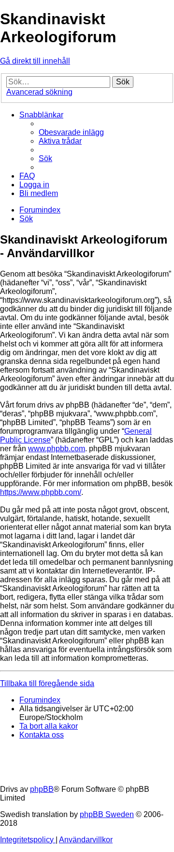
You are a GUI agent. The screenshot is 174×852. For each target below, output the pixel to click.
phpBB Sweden (107, 814)
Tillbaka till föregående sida (47, 683)
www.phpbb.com (56, 448)
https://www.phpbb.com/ (40, 492)
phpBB (42, 789)
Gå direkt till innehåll (35, 61)
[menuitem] (71, 132)
